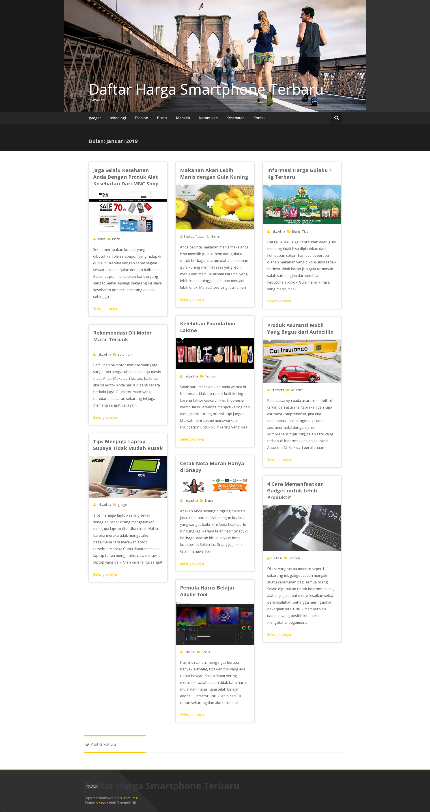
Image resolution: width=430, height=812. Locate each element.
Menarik (183, 117)
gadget (95, 117)
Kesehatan (236, 117)
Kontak (260, 117)
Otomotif (277, 390)
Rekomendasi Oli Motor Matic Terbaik (122, 336)
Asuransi (297, 390)
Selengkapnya (105, 308)
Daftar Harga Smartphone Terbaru (206, 89)
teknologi (118, 117)
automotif (125, 354)
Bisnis (162, 117)
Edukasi (276, 558)
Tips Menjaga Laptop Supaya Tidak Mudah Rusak (128, 444)
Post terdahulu (103, 744)
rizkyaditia (278, 231)
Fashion (141, 117)
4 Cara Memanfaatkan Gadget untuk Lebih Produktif (295, 490)
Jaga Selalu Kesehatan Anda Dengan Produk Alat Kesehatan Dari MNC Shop (126, 177)
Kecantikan (208, 117)
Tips (305, 231)
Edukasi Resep (194, 236)
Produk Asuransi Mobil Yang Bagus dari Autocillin (300, 328)
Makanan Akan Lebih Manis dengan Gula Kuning (214, 173)
